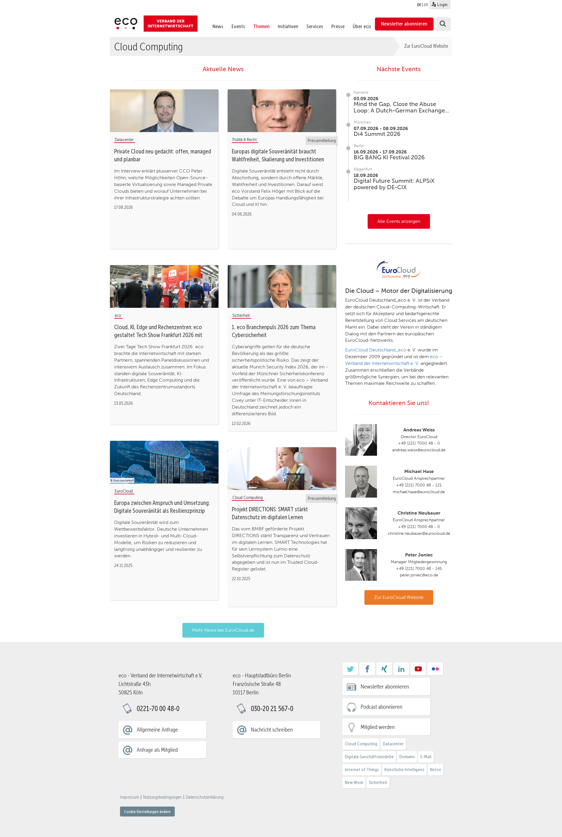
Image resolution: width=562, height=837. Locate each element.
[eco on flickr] (435, 671)
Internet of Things (362, 769)
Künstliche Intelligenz (404, 769)
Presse (338, 26)
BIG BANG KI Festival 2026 (389, 157)
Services (314, 26)
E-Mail (425, 756)
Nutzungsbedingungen (162, 797)
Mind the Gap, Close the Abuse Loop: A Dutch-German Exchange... (401, 107)
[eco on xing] (384, 671)
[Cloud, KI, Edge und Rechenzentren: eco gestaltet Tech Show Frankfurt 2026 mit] (164, 286)
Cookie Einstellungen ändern (147, 811)
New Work (354, 782)
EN (426, 4)
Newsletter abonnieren (404, 24)
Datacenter (393, 743)
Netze (435, 769)
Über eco (362, 26)
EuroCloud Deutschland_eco (375, 349)
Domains (407, 756)
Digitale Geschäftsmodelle (369, 756)
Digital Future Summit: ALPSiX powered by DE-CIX (394, 183)
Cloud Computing (148, 46)
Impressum (129, 797)
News (218, 26)
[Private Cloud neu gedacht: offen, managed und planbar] (164, 111)
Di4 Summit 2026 (377, 134)
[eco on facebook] (367, 671)
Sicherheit (378, 782)
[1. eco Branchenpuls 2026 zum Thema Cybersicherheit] (282, 286)
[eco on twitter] (350, 671)
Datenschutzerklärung (204, 797)
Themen (261, 26)
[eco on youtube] (418, 671)
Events (238, 26)
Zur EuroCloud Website (426, 46)
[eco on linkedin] (401, 671)
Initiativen (288, 26)
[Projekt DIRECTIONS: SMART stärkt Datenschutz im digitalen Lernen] (282, 469)
